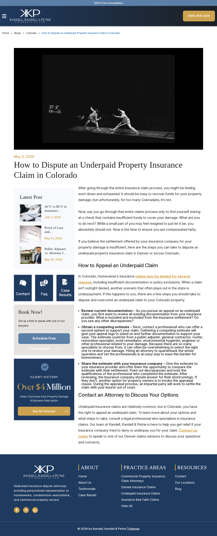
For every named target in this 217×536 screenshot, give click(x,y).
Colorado (31, 33)
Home (5, 33)
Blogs (17, 33)
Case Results (87, 495)
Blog (178, 489)
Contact (180, 476)
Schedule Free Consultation (42, 340)
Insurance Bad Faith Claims (140, 499)
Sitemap (134, 528)
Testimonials (87, 489)
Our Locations (185, 482)
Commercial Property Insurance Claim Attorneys (143, 478)
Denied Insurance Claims (138, 487)
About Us (84, 482)
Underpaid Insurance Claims (140, 493)
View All (126, 506)
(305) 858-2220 (199, 15)
